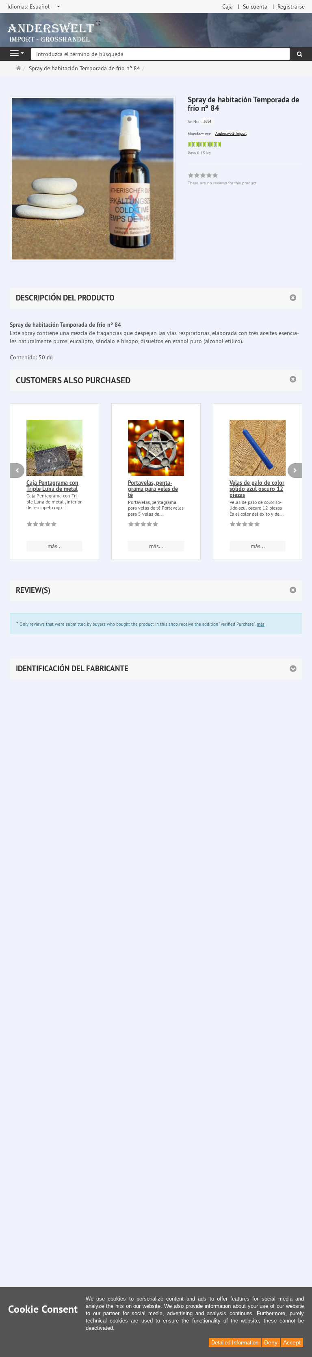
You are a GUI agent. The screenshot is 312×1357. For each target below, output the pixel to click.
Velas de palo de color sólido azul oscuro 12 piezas (257, 489)
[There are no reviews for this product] (41, 525)
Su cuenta (255, 6)
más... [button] (55, 546)
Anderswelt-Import (231, 133)
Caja (227, 6)
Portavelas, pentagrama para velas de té (153, 489)
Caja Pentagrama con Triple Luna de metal (52, 486)
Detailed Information (234, 1343)
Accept (292, 1342)
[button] (156, 380)
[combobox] (34, 6)
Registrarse (291, 6)
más (260, 624)
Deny (270, 1342)
